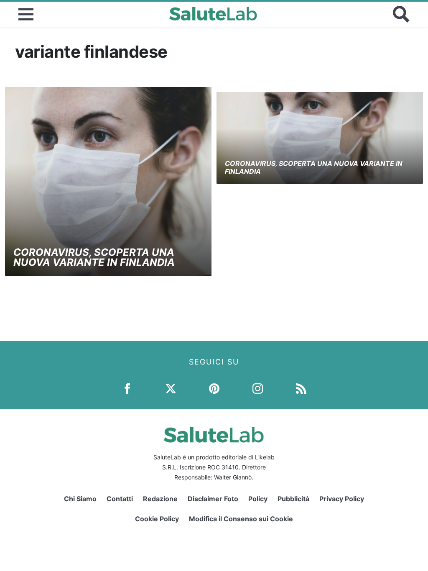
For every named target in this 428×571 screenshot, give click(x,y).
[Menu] (25, 14)
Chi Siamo (80, 499)
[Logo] (213, 14)
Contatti (120, 499)
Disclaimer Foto (213, 499)
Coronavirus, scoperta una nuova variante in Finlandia (94, 257)
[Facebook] (127, 388)
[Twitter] (171, 388)
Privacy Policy (341, 499)
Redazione (160, 499)
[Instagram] (257, 388)
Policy (258, 499)
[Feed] (301, 388)
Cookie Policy (157, 519)
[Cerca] (401, 14)
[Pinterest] (214, 388)
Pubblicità (293, 499)
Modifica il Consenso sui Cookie (241, 519)
